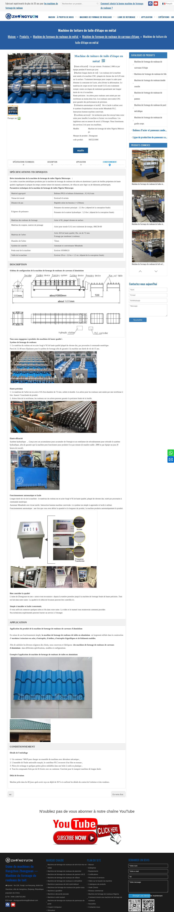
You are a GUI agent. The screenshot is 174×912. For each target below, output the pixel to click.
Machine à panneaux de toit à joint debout (63, 884)
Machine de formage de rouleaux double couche (149, 83)
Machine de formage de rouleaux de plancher (64, 871)
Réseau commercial (95, 891)
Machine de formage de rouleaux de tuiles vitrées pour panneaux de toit (148, 184)
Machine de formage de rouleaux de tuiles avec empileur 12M (148, 264)
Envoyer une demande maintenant (141, 896)
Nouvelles (92, 904)
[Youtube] (156, 3)
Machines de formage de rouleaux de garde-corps (66, 887)
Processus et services (96, 878)
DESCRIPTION (52, 161)
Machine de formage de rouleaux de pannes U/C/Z (66, 874)
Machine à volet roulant (56, 897)
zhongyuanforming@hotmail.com (25, 900)
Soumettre (137, 320)
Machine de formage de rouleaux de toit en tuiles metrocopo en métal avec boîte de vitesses (148, 224)
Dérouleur (51, 910)
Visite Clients (93, 887)
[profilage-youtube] (87, 831)
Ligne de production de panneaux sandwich (150, 137)
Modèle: (76, 129)
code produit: (78, 140)
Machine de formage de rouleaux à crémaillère (65, 881)
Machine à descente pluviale (58, 894)
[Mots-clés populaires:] (97, 3)
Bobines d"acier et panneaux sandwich (150, 130)
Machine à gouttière (55, 891)
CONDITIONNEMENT (110, 161)
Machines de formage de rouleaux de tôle (150, 73)
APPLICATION (81, 161)
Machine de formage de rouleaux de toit (20, 877)
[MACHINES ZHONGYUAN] (19, 860)
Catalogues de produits (97, 884)
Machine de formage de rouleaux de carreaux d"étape (148, 64)
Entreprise (92, 868)
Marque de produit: (80, 136)
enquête (80, 150)
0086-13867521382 (18, 897)
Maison (91, 865)
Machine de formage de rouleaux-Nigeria (103, 894)
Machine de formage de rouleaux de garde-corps (148, 120)
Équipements (93, 871)
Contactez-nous (94, 907)
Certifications (93, 874)
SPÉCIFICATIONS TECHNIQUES (23, 161)
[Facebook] (150, 3)
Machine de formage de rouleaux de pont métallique (150, 108)
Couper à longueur (55, 907)
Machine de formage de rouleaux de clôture (64, 878)
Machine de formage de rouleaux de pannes (148, 95)
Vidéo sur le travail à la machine (100, 881)
